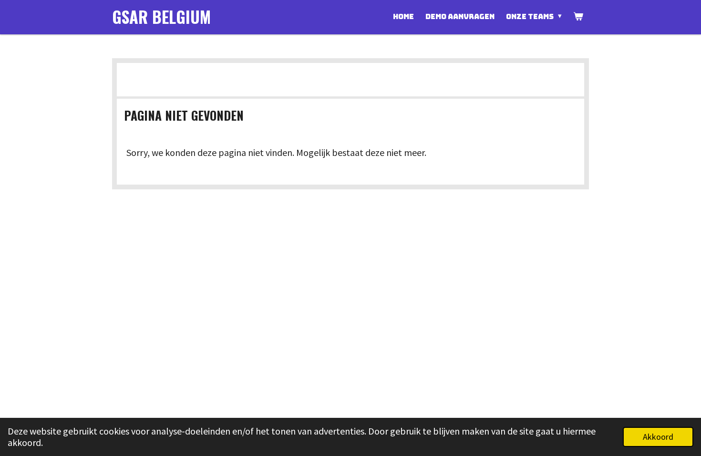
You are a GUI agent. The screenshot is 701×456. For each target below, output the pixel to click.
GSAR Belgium (161, 16)
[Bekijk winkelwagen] (578, 16)
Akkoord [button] (658, 436)
